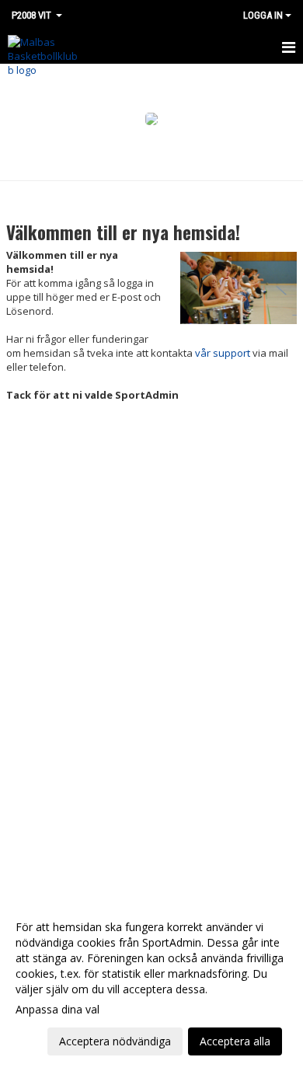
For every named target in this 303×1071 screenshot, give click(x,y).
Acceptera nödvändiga (115, 1041)
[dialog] (151, 983)
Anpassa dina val (57, 1010)
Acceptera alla (235, 1041)
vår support (222, 353)
